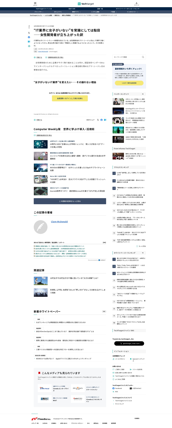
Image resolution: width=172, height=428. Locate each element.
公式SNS (45, 423)
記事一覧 (100, 9)
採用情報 (104, 423)
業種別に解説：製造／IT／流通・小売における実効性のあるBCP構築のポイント (60, 246)
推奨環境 (113, 423)
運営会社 (96, 423)
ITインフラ (38, 12)
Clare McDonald (59, 221)
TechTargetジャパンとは (44, 9)
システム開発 (95, 12)
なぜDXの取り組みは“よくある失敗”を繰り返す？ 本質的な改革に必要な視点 (60, 251)
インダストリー (131, 12)
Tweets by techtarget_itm (123, 339)
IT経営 (113, 12)
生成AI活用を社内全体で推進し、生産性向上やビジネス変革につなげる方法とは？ (61, 256)
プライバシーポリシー (77, 423)
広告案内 (53, 423)
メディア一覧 (35, 423)
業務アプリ (75, 12)
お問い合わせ (63, 423)
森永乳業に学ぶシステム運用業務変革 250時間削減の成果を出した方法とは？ (60, 249)
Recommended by (93, 260)
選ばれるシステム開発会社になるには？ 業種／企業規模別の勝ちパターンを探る (61, 254)
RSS (88, 423)
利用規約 (137, 418)
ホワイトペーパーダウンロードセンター (128, 9)
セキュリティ (58, 12)
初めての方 (72, 9)
